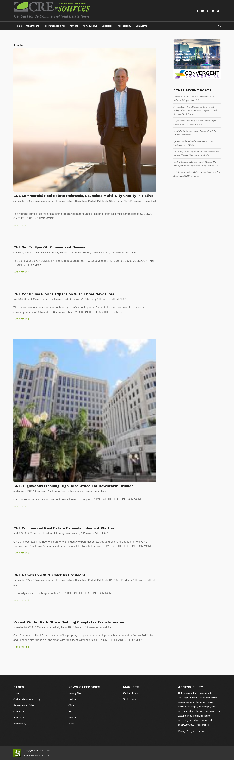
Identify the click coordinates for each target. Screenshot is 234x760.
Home (16, 693)
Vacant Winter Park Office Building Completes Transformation (69, 622)
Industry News (73, 201)
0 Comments (39, 201)
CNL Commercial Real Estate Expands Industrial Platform (64, 528)
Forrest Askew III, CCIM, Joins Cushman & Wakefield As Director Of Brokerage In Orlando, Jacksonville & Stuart (195, 110)
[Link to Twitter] (212, 10)
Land (84, 201)
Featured (72, 699)
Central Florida (130, 693)
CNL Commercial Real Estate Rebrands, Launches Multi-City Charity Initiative (83, 195)
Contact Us (18, 711)
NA (88, 252)
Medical (92, 201)
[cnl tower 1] (84, 410)
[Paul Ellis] (84, 120)
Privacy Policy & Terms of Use (193, 731)
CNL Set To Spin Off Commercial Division (50, 247)
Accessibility (19, 723)
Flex (52, 201)
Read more (20, 225)
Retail (119, 201)
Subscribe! (18, 717)
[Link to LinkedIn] (202, 10)
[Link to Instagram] (207, 10)
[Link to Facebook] (197, 10)
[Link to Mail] (218, 10)
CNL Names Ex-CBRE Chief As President (49, 575)
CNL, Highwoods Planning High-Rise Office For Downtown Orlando (73, 486)
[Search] (218, 26)
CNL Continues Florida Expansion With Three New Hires (63, 294)
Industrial (60, 201)
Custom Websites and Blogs (27, 699)
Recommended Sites (23, 705)
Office (112, 201)
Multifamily (102, 201)
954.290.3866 (187, 725)
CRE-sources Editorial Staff (142, 201)
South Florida (129, 699)
